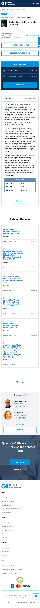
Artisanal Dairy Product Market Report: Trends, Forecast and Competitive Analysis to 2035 (12, 303)
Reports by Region (7, 505)
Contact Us (20, 462)
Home (3, 9)
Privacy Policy (9, 602)
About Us (4, 537)
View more (20, 382)
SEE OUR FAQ (20, 424)
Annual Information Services (10, 509)
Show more (20, 201)
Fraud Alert (5, 555)
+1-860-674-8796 (20, 418)
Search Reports (6, 498)
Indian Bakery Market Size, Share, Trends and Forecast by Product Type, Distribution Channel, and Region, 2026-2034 (13, 255)
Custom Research (7, 530)
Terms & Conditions (21, 602)
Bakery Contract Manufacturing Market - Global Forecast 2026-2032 (12, 231)
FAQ (2, 534)
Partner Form (5, 551)
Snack (4, 13)
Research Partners (7, 523)
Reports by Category (8, 501)
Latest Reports (6, 512)
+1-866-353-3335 (20, 470)
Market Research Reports (13, 9)
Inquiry (20, 430)
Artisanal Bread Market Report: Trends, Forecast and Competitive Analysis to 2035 (13, 279)
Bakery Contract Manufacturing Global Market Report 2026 (10, 325)
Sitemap (32, 602)
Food (24, 9)
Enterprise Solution (7, 526)
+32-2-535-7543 (19, 406)
